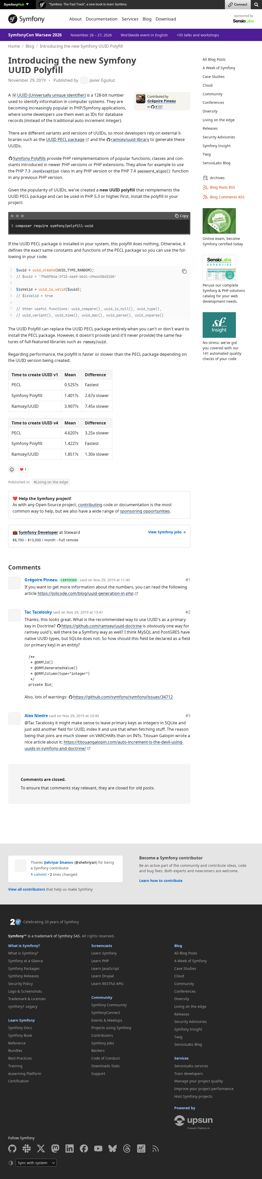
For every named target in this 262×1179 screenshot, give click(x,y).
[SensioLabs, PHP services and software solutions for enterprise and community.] (243, 20)
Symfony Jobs (102, 1043)
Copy (184, 215)
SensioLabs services (191, 1065)
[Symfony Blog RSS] (155, 1148)
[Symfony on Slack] (27, 1148)
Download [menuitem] (166, 19)
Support (98, 1073)
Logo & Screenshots (25, 991)
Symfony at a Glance (25, 960)
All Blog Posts (214, 59)
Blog (30, 46)
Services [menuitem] (130, 19)
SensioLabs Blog (217, 162)
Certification (18, 1081)
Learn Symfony (21, 1020)
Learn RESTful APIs (107, 983)
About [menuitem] (75, 19)
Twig (207, 154)
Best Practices (20, 1058)
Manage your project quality (198, 1081)
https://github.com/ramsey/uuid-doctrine (101, 626)
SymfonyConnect (105, 1012)
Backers (98, 1050)
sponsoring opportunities (145, 511)
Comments (24, 567)
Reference (17, 1043)
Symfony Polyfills (29, 158)
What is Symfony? (24, 945)
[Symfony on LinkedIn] (70, 1148)
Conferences (213, 102)
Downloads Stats (105, 1065)
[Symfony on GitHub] (12, 1148)
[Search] (256, 4)
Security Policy (20, 983)
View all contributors (26, 889)
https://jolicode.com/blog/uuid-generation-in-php (86, 593)
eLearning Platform (24, 1073)
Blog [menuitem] (147, 19)
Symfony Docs (20, 1027)
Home (14, 46)
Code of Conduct (105, 1058)
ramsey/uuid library (130, 139)
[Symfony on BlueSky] (112, 1148)
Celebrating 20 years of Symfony (51, 921)
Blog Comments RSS (227, 197)
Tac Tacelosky (38, 612)
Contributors (102, 1035)
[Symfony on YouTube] (98, 1148)
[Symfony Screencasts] (141, 1148)
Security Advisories (219, 137)
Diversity (210, 111)
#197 (159, 107)
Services (181, 1058)
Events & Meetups (106, 1020)
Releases (210, 128)
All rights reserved (98, 935)
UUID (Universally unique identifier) (51, 95)
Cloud (208, 85)
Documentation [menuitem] (102, 19)
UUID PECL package (65, 139)
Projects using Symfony (111, 1027)
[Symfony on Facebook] (84, 1148)
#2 (187, 612)
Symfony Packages (24, 968)
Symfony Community (109, 1004)
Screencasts (101, 945)
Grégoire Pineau (161, 100)
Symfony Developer (38, 532)
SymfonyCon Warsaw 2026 (35, 35)
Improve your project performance (204, 1088)
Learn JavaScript (105, 968)
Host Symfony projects (193, 1096)
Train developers (188, 1073)
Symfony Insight (217, 145)
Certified (69, 580)
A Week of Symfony (219, 67)
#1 (187, 580)
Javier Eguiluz (102, 80)
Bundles (15, 1050)
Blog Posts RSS (222, 187)
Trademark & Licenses (27, 998)
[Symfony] (35, 19)
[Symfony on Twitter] (41, 1148)
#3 (187, 715)
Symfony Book (20, 1035)
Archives (217, 177)
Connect (240, 4)
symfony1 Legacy (22, 1006)
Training (15, 1065)
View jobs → (167, 532)
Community (212, 94)
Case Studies (214, 76)
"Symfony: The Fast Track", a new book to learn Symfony (87, 4)
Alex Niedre (36, 715)
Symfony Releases (23, 975)
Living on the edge (51, 482)
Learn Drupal (102, 975)
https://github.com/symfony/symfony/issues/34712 (123, 697)
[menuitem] (225, 59)
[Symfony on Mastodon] (55, 1148)
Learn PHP (100, 960)
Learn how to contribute (160, 880)
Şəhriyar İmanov (58, 862)
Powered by (184, 1107)
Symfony (14, 4)
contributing (90, 504)
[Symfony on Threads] (127, 1148)
